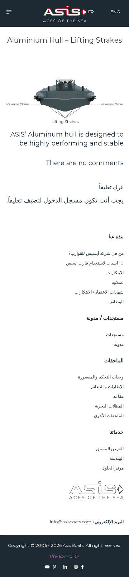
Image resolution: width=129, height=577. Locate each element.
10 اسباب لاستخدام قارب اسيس (95, 263)
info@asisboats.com (70, 521)
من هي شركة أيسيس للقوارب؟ (96, 253)
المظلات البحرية (109, 406)
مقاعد (118, 396)
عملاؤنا (117, 282)
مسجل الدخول (62, 200)
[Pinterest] (54, 566)
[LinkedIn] (65, 566)
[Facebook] (82, 566)
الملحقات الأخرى (109, 415)
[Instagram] (76, 566)
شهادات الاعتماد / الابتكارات (99, 292)
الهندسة (117, 458)
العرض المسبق (110, 448)
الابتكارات (115, 272)
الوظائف (116, 301)
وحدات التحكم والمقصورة (101, 377)
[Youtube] (47, 566)
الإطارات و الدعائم (107, 386)
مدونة (119, 344)
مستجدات (115, 334)
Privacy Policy (64, 556)
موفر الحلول (112, 468)
